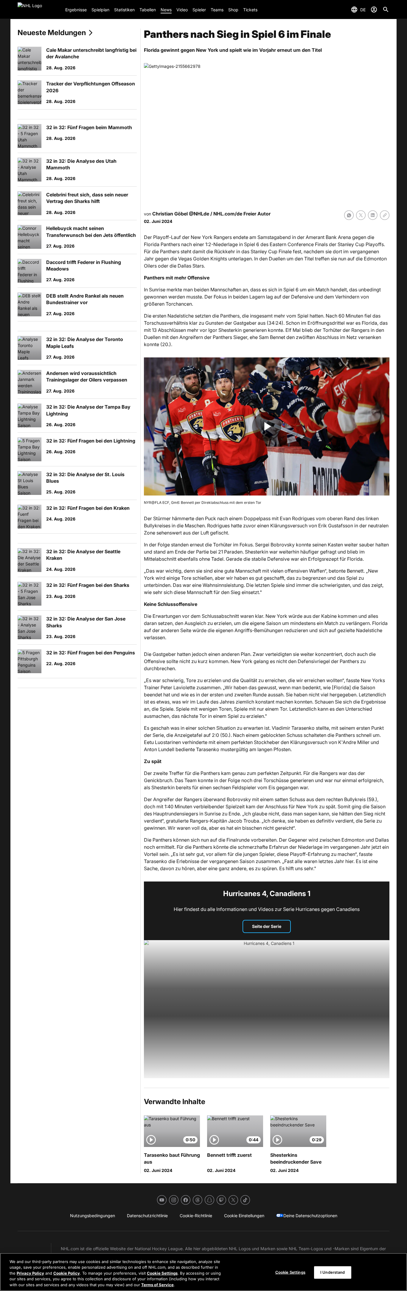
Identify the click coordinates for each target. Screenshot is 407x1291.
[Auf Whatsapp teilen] (349, 215)
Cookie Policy (66, 1273)
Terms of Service (157, 1284)
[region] (203, 1272)
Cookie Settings (162, 1273)
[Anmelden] (374, 9)
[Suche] (385, 9)
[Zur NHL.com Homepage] (39, 9)
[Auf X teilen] (361, 215)
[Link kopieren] (384, 215)
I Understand (332, 1272)
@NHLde (199, 214)
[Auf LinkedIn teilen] (373, 215)
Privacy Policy (30, 1273)
